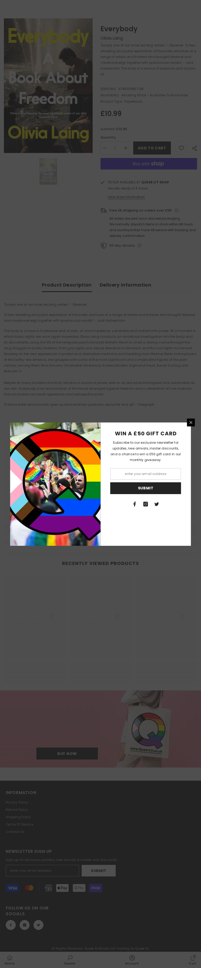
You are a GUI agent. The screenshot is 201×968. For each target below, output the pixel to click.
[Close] (191, 422)
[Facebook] (134, 504)
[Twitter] (156, 504)
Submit (146, 488)
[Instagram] (145, 504)
